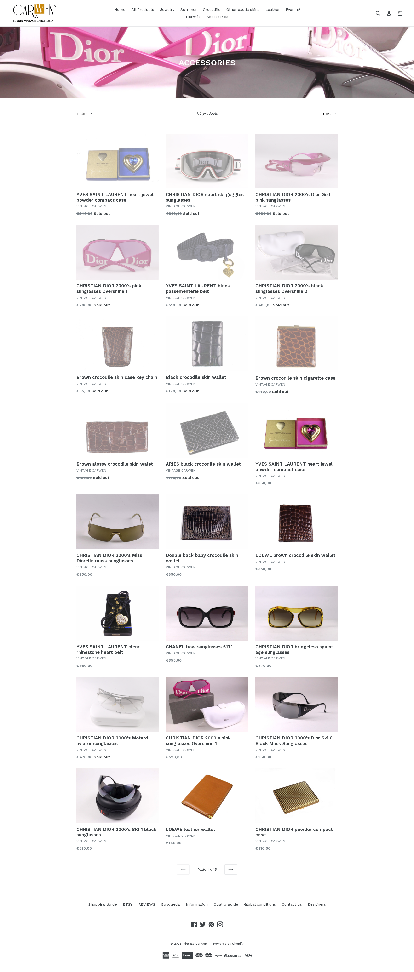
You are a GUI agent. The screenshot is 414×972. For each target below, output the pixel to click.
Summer (188, 9)
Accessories (217, 16)
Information (197, 904)
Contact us (292, 904)
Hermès (193, 16)
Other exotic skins (242, 9)
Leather (272, 9)
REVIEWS (146, 904)
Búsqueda (170, 904)
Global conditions (260, 904)
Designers (317, 904)
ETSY (127, 904)
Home (119, 9)
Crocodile (211, 9)
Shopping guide (102, 904)
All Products (142, 9)
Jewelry (167, 9)
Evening (293, 9)
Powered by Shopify (228, 943)
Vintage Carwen (195, 943)
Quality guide (226, 904)
